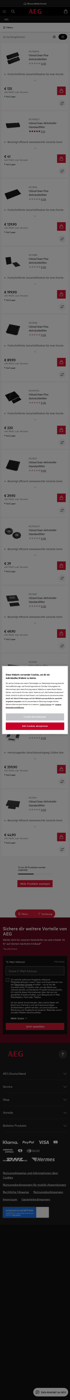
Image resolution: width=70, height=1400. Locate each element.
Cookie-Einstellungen (35, 717)
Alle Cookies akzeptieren (35, 726)
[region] (35, 700)
